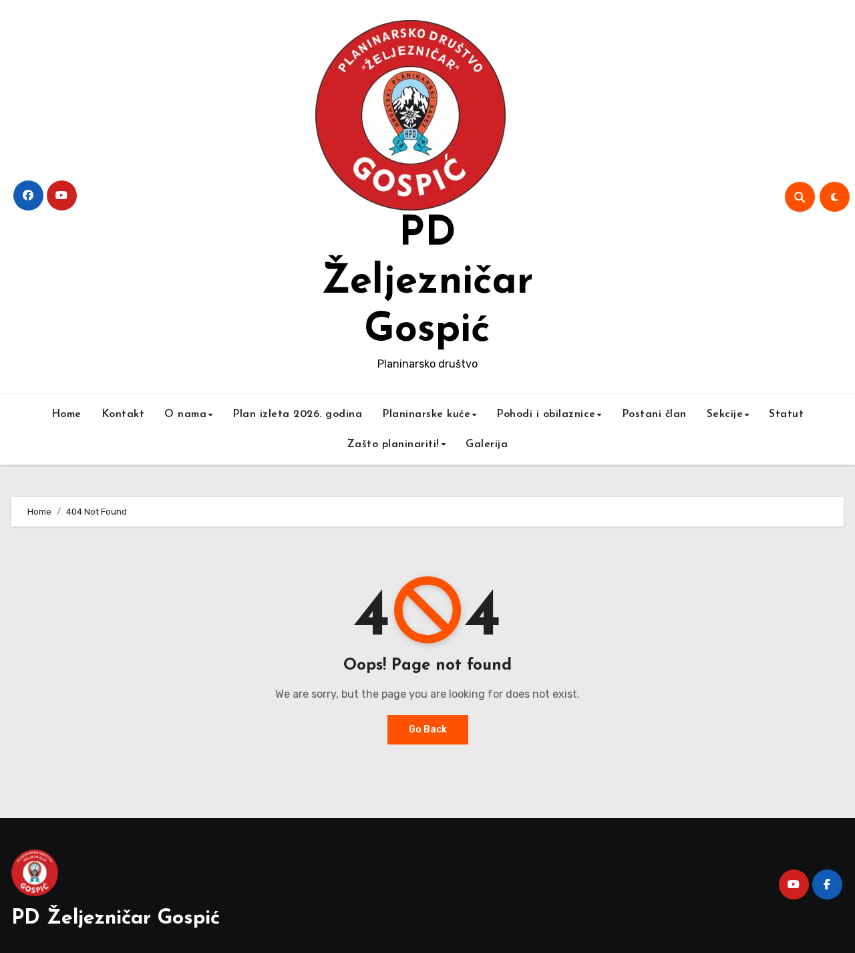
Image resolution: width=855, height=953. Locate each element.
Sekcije (725, 414)
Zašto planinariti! (393, 444)
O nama (185, 414)
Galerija (487, 444)
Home (66, 414)
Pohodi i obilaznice (546, 414)
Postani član (654, 414)
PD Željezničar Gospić (427, 283)
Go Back (428, 729)
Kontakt (123, 414)
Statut (786, 414)
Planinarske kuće (426, 414)
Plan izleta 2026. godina (297, 414)
